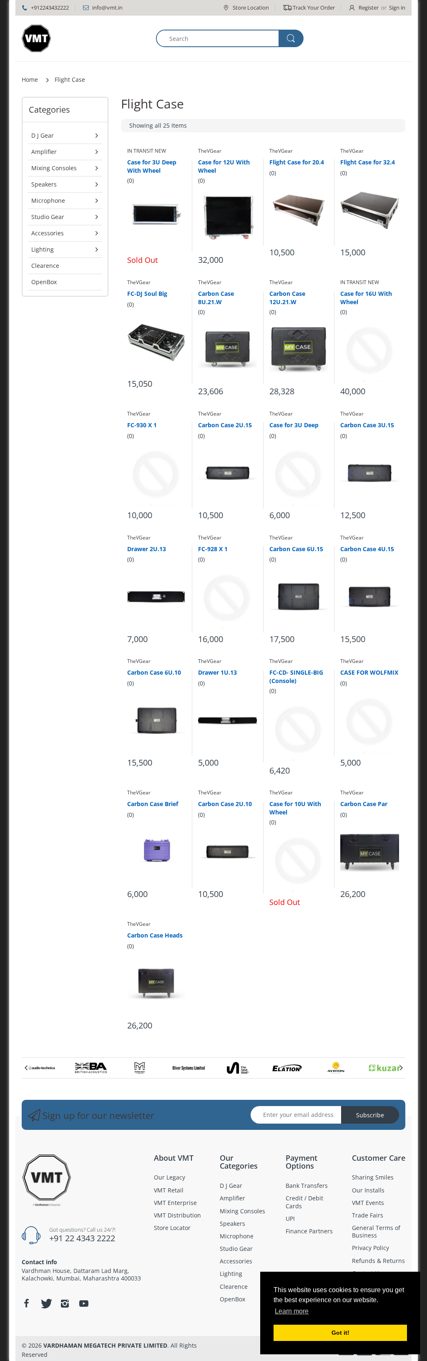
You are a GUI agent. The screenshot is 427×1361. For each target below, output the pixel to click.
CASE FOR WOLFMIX (369, 672)
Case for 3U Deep (294, 425)
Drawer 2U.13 (146, 549)
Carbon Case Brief (152, 804)
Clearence (45, 266)
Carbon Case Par (363, 804)
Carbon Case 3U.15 (367, 425)
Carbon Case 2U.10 (225, 804)
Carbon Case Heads (155, 935)
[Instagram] (64, 1303)
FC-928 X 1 (213, 549)
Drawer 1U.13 (217, 672)
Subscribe (370, 1115)
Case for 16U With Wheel (366, 297)
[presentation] (26, 1067)
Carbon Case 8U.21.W (216, 297)
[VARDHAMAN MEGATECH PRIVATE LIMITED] (36, 38)
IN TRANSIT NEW (146, 150)
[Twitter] (45, 1303)
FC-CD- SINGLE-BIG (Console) (296, 676)
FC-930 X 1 (142, 425)
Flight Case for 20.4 (296, 162)
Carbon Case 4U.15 (367, 549)
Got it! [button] (340, 1332)
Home (30, 79)
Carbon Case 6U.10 (154, 672)
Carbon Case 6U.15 (296, 549)
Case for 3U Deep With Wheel (151, 166)
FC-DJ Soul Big (147, 293)
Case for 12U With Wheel (224, 166)
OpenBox (44, 282)
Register (368, 7)
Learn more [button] (292, 1311)
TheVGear (209, 150)
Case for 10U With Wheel (295, 808)
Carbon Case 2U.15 (225, 425)
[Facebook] (26, 1303)
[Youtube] (83, 1303)
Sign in (397, 7)
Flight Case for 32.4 (367, 162)
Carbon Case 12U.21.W (287, 297)
